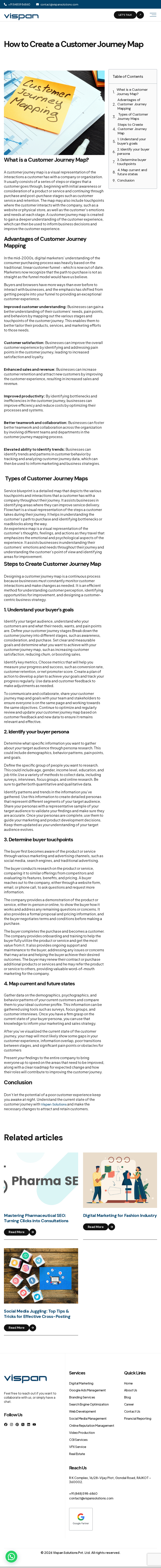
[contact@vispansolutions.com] (37, 4)
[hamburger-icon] (152, 15)
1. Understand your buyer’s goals (131, 141)
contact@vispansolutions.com (59, 4)
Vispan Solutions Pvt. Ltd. (72, 1553)
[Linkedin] (28, 1424)
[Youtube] (34, 1424)
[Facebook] (6, 1424)
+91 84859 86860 (19, 4)
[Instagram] (11, 1424)
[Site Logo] (21, 14)
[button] (11, 1556)
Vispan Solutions (54, 1104)
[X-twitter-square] (23, 1424)
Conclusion (126, 180)
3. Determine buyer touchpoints (131, 162)
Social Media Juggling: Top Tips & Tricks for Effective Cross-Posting (37, 1313)
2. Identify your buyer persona (133, 151)
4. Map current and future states (132, 172)
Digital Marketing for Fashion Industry (120, 1215)
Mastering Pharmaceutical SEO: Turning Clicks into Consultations (36, 1218)
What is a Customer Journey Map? (132, 92)
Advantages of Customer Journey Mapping (131, 104)
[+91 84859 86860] (5, 4)
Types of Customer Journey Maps (132, 116)
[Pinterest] (17, 1424)
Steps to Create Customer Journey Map (132, 129)
